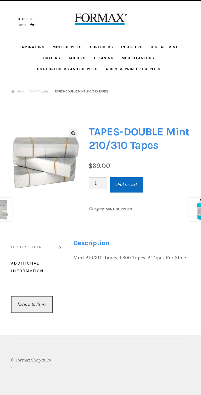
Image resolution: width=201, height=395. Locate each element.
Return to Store (31, 304)
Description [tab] (26, 246)
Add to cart (126, 184)
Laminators (32, 47)
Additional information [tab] (27, 267)
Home (20, 91)
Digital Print (164, 47)
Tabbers (77, 58)
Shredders (101, 47)
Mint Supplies (67, 47)
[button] (73, 133)
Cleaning (104, 58)
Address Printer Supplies (133, 69)
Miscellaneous (138, 58)
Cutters (51, 58)
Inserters (132, 47)
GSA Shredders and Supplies (67, 69)
